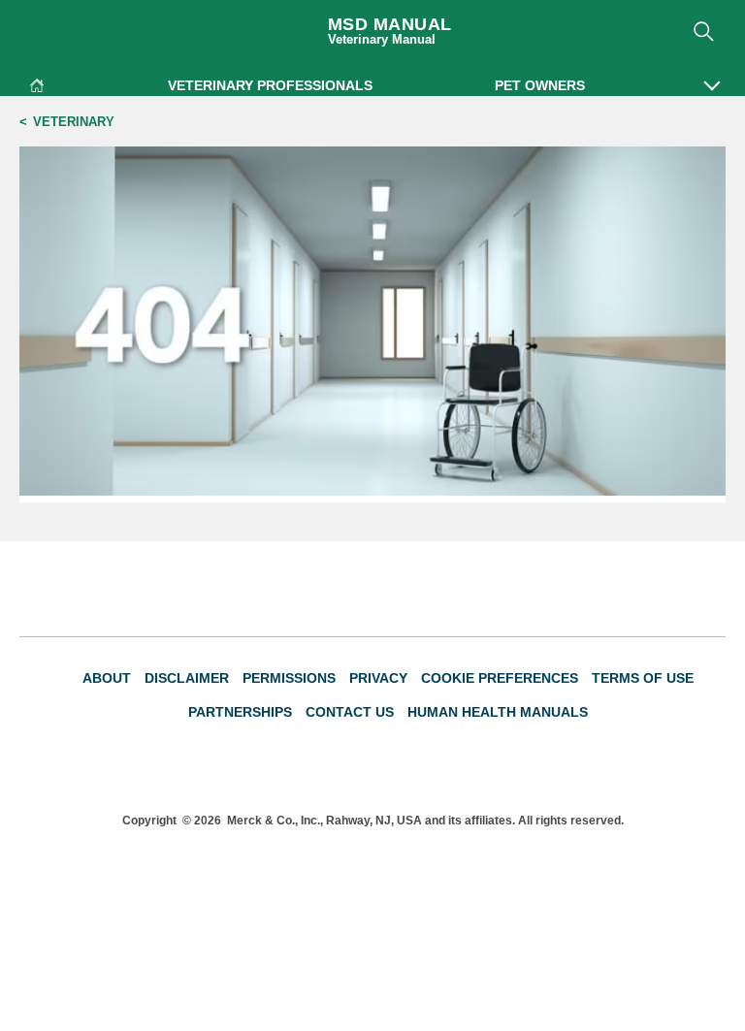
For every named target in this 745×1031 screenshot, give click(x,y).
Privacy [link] (378, 678)
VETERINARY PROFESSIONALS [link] (270, 85)
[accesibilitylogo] (689, 769)
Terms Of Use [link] (643, 678)
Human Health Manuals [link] (497, 712)
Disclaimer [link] (187, 678)
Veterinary (73, 121)
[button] (712, 76)
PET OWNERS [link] (540, 85)
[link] (36, 82)
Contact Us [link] (350, 712)
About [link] (106, 678)
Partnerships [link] (240, 712)
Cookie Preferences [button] (499, 678)
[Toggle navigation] (35, 26)
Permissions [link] (289, 678)
